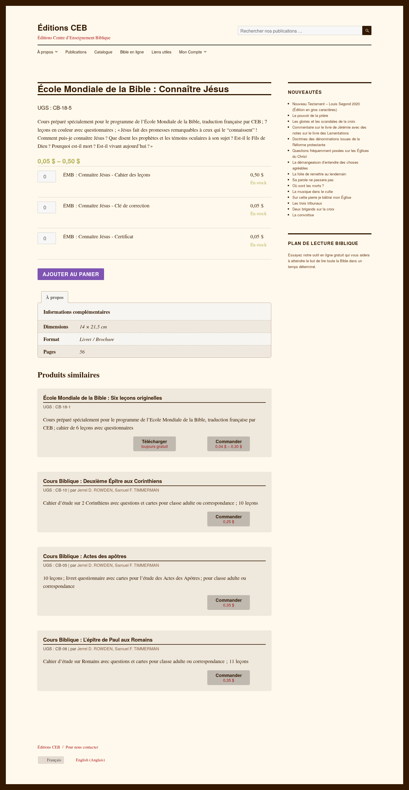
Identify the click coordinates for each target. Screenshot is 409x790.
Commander (228, 443)
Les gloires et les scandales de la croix (323, 121)
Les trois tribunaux (307, 203)
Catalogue (103, 52)
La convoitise (303, 214)
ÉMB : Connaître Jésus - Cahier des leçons (106, 174)
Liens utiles (161, 52)
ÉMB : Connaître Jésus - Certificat (98, 236)
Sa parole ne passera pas (313, 179)
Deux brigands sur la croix (313, 209)
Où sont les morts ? (308, 185)
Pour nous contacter (82, 747)
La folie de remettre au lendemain (319, 173)
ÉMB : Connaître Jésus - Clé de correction (106, 205)
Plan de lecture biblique (323, 243)
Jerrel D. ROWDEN (95, 490)
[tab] (54, 297)
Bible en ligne (132, 52)
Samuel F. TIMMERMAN (137, 490)
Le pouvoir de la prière (310, 115)
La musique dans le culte (312, 191)
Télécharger (154, 443)
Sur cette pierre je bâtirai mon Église (321, 197)
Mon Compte (190, 52)
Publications (76, 52)
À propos (45, 52)
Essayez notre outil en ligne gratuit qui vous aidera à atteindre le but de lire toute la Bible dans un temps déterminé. (328, 260)
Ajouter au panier (71, 274)
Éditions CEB (62, 27)
